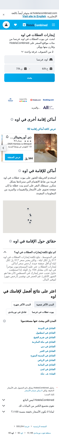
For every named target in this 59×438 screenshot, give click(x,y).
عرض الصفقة (14, 157)
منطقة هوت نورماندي (42, 432)
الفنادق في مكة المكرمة (43, 341)
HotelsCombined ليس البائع (38, 400)
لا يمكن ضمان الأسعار (33, 390)
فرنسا (26, 426)
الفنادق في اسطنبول (45, 332)
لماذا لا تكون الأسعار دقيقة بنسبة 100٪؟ (32, 411)
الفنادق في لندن (47, 369)
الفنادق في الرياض (46, 360)
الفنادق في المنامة (46, 364)
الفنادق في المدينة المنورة (43, 355)
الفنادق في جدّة (48, 373)
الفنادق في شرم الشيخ (44, 337)
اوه (21, 432)
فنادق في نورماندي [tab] (17, 312)
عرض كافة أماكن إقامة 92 (41, 129)
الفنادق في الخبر (47, 350)
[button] (3, 14)
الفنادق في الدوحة (46, 328)
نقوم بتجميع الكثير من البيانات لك (36, 406)
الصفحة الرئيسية (40, 426)
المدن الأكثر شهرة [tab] (22, 304)
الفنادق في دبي (48, 346)
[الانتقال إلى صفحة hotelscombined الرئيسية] (35, 24)
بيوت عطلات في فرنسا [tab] (43, 312)
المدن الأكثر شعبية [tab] (45, 304)
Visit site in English (34, 16)
